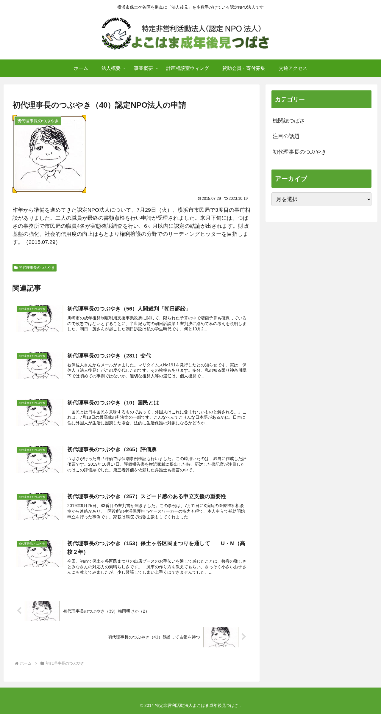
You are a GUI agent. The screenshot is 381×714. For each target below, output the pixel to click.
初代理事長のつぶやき (37, 268)
